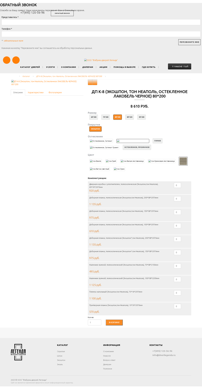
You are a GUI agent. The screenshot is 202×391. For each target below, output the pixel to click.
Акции (103, 67)
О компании (68, 67)
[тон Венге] (95, 161)
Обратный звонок (62, 13)
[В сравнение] (94, 82)
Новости (107, 356)
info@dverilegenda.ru (164, 355)
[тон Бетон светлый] (99, 169)
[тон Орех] (119, 169)
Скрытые (61, 351)
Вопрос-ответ (109, 360)
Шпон (59, 356)
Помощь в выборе (125, 67)
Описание (18, 92)
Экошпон (61, 360)
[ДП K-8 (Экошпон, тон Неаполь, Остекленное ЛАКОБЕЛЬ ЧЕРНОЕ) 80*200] (47, 82)
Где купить (149, 67)
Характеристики (35, 92)
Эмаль (60, 364)
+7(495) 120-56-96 (32, 12)
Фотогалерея (55, 92)
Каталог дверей (30, 67)
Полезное (107, 369)
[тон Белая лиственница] (132, 161)
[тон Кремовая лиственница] (161, 161)
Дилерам (87, 67)
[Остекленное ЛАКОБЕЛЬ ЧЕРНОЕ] (132, 141)
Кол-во (91, 317)
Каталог (26, 76)
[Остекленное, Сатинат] (101, 141)
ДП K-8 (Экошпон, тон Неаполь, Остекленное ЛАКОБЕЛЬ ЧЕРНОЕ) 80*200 (69, 76)
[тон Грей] (111, 161)
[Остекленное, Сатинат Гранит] (104, 147)
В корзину (114, 322)
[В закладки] (90, 82)
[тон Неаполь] (183, 161)
